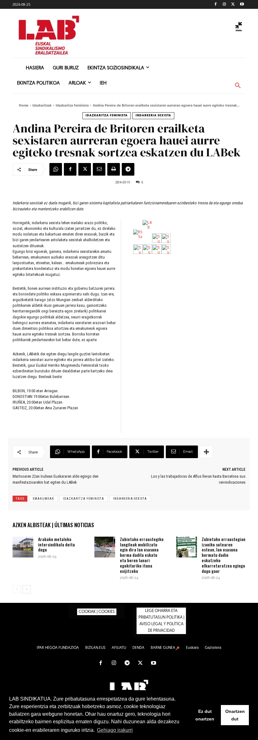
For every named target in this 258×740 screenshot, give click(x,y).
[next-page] (27, 589)
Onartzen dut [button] (235, 715)
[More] (206, 452)
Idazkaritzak (42, 106)
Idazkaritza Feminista (72, 106)
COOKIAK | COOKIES (97, 612)
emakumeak (43, 498)
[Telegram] (128, 169)
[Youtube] (241, 4)
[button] (237, 85)
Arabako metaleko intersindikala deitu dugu (56, 544)
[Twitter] (233, 4)
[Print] (113, 169)
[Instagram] (224, 4)
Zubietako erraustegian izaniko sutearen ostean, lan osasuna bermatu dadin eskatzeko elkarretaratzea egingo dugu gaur (223, 555)
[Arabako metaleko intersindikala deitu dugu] (23, 547)
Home (23, 106)
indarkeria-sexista (130, 498)
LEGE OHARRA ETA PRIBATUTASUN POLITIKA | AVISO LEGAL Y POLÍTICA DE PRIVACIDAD (161, 621)
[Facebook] (215, 4)
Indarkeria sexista (153, 115)
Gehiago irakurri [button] (115, 730)
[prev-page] (16, 589)
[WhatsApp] (55, 169)
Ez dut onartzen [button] (204, 715)
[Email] (99, 169)
